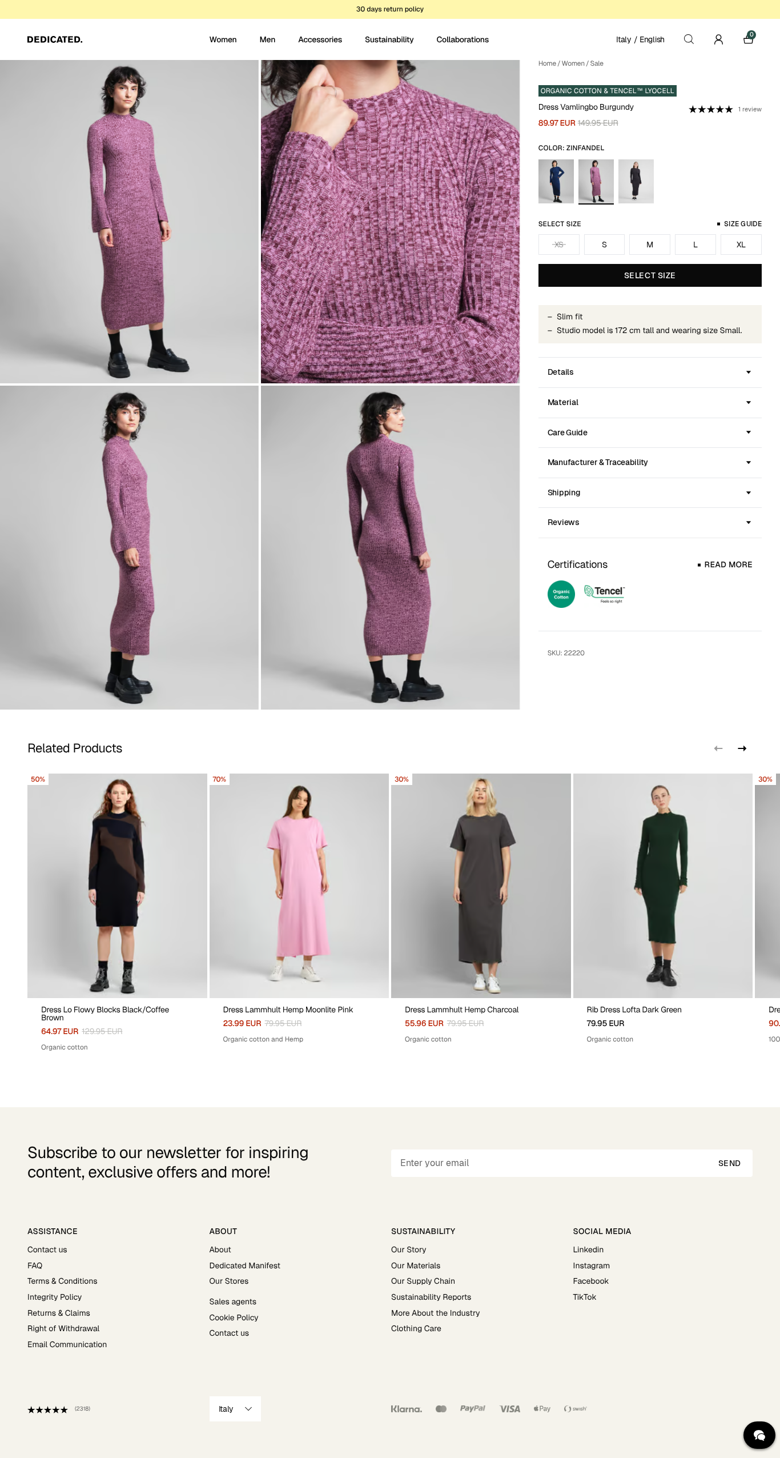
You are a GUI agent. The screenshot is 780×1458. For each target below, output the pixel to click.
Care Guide (568, 432)
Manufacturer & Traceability (598, 462)
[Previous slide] (718, 748)
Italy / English (640, 39)
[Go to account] (718, 39)
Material (563, 402)
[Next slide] (741, 748)
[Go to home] (117, 39)
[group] (117, 913)
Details (561, 372)
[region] (390, 913)
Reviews (564, 522)
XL (741, 244)
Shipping (564, 492)
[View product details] (117, 1025)
